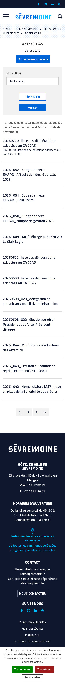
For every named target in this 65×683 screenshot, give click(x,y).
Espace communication (32, 622)
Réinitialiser (32, 97)
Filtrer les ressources (32, 59)
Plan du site (32, 635)
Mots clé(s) (13, 73)
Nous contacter (32, 593)
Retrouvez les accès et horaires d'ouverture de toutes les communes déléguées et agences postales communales (32, 543)
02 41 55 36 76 (34, 491)
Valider (32, 108)
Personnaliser (32, 677)
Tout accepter (22, 669)
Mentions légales (32, 628)
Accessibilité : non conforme (32, 641)
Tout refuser (44, 669)
